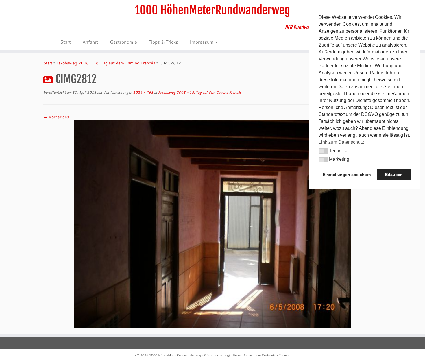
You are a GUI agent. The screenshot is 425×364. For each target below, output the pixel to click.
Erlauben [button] (394, 174)
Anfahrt (90, 41)
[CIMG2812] (212, 223)
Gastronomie (123, 41)
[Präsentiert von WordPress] (228, 354)
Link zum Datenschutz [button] (341, 142)
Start (65, 41)
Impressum (202, 41)
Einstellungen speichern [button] (347, 174)
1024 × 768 (142, 92)
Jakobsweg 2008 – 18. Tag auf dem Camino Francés (105, 63)
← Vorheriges (56, 117)
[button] (323, 151)
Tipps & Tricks (163, 41)
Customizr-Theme (275, 355)
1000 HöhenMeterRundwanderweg (212, 10)
